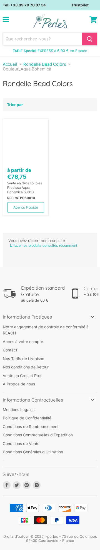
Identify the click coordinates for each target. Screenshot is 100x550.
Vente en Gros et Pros (22, 375)
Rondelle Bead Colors (44, 64)
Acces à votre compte (23, 341)
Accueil (10, 64)
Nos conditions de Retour (26, 367)
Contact (10, 350)
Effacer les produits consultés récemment (43, 245)
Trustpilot (80, 5)
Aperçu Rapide (25, 207)
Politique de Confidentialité (27, 417)
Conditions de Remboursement (31, 426)
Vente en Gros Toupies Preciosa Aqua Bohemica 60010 (24, 187)
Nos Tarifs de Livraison (23, 358)
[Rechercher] (89, 39)
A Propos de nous (19, 384)
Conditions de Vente (21, 443)
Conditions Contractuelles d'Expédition (38, 434)
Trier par (15, 104)
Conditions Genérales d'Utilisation (33, 451)
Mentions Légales (18, 409)
